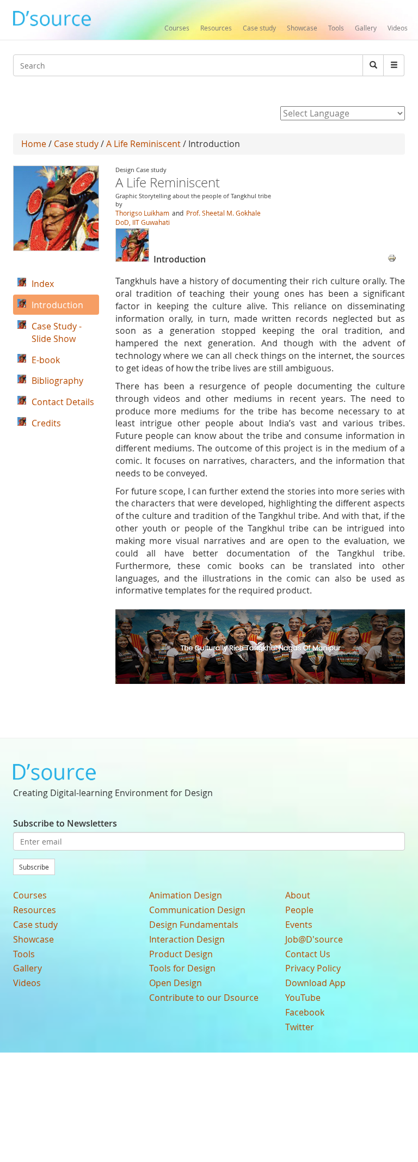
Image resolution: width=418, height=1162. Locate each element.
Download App (315, 983)
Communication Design (197, 910)
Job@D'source (314, 939)
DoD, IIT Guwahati (142, 222)
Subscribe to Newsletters (65, 823)
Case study (259, 27)
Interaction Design (187, 939)
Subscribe (34, 867)
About (297, 895)
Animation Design (185, 895)
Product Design (181, 954)
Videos (398, 27)
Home (33, 144)
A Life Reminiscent (143, 144)
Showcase (302, 27)
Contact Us (307, 954)
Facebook (304, 1012)
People (299, 910)
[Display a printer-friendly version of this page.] (392, 257)
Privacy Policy (313, 968)
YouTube (303, 998)
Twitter (299, 1027)
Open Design (175, 983)
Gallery (366, 27)
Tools (336, 27)
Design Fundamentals (193, 925)
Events (298, 925)
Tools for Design (182, 968)
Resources (216, 27)
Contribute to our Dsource (204, 998)
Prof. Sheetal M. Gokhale (223, 213)
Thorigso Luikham (142, 213)
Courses (176, 27)
